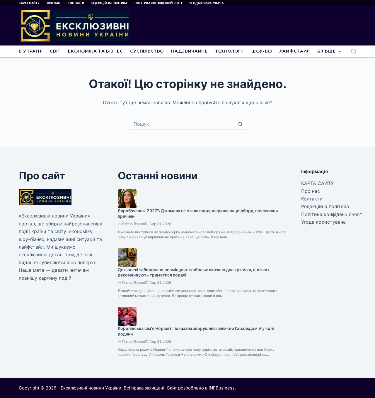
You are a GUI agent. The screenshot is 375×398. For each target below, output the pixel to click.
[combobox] (182, 124)
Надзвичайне (189, 51)
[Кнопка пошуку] (240, 123)
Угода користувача (206, 3)
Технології (229, 51)
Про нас (53, 3)
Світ (55, 51)
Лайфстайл (294, 51)
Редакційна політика (109, 3)
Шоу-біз (261, 51)
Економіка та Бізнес (95, 51)
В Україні (30, 51)
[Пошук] (353, 51)
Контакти (76, 3)
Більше (326, 51)
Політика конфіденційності (158, 3)
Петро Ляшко (133, 224)
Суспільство (147, 51)
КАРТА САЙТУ (29, 3)
